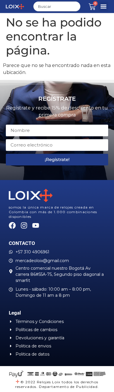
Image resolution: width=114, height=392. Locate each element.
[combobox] (56, 6)
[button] (103, 6)
